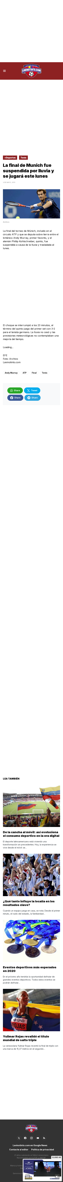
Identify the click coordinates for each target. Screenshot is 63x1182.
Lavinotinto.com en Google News (30, 1145)
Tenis (23, 157)
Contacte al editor (18, 1149)
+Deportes (10, 157)
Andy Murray (11, 373)
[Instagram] (31, 1138)
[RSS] (44, 1138)
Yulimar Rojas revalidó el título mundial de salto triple (26, 1038)
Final (34, 373)
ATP (25, 373)
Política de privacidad (42, 1149)
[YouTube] (37, 1138)
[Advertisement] (31, 31)
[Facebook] (25, 1138)
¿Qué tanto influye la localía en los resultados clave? (29, 903)
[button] (4, 71)
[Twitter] (19, 1138)
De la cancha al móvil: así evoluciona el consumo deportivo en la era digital (31, 834)
